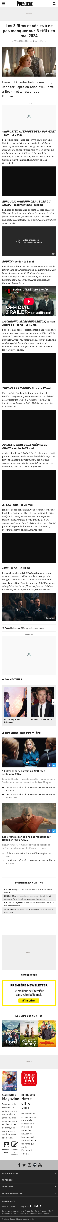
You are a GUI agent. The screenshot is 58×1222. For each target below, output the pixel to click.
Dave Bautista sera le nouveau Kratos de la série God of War (28, 910)
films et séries (32, 628)
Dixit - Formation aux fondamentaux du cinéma (31, 1213)
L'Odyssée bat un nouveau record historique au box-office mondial (29, 904)
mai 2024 (21, 628)
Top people (7, 1187)
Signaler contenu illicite (25, 1219)
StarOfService (7, 1213)
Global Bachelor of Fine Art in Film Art (39, 1211)
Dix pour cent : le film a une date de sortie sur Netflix (28, 890)
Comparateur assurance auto (13, 1211)
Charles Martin (39, 41)
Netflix (13, 628)
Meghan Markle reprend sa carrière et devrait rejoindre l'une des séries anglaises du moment (28, 897)
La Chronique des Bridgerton (12, 720)
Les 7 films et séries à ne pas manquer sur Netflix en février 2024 (26, 838)
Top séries (7, 1180)
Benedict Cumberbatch (41, 719)
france (41, 628)
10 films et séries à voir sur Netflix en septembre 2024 (23, 773)
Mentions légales (8, 1219)
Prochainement (10, 1173)
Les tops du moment (12, 1193)
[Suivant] (54, 702)
